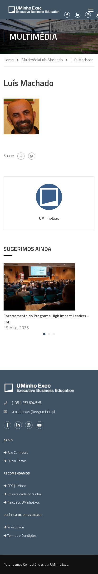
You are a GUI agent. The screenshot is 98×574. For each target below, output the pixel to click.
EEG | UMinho (17, 485)
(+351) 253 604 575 (26, 402)
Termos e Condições (22, 535)
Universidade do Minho (24, 493)
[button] (44, 334)
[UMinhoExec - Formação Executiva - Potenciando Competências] (34, 9)
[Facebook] (20, 156)
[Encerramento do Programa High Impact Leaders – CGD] (39, 286)
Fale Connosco (17, 452)
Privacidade (15, 527)
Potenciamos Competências (24, 564)
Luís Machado (51, 60)
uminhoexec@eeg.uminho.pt (33, 411)
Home (9, 60)
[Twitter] (31, 156)
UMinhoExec (49, 218)
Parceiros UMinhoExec (23, 502)
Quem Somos (17, 460)
